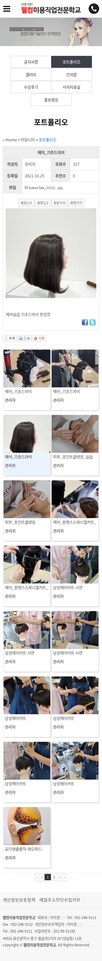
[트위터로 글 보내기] (92, 324)
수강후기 (31, 87)
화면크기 (76, 202)
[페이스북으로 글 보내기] (85, 324)
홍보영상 (51, 100)
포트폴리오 (71, 62)
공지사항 (31, 62)
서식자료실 (71, 87)
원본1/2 (42, 202)
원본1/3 (26, 202)
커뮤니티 (28, 140)
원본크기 (60, 202)
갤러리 (31, 75)
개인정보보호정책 (19, 899)
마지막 (64, 877)
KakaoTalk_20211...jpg (46, 188)
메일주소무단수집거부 (59, 899)
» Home (10, 140)
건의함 (71, 75)
